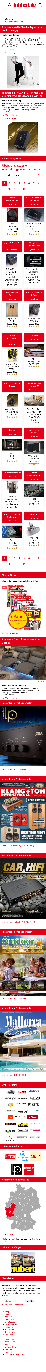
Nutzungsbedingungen (15, 1354)
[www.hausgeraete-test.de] (23, 1161)
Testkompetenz (11, 1316)
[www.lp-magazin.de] (16, 1174)
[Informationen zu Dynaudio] (23, 1098)
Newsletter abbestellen (12, 1304)
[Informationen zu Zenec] (34, 1137)
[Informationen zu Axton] (33, 1091)
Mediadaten (10, 1341)
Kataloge (9, 1327)
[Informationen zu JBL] (10, 1118)
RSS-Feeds (10, 1329)
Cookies (8, 1349)
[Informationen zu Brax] (10, 1098)
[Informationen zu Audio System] (22, 1092)
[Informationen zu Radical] (10, 1131)
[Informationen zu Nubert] (23, 1125)
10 (9, 189)
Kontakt (8, 1352)
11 (14, 189)
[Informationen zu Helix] (23, 1111)
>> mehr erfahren (10, 633)
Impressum (10, 1339)
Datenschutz (10, 1347)
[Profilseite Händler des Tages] (23, 1263)
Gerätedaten (10, 1322)
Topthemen (10, 1332)
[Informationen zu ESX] (10, 1105)
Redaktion (9, 1319)
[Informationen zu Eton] (21, 1104)
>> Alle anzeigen (9, 53)
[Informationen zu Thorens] (35, 1130)
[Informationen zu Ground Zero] (10, 1111)
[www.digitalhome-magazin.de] (10, 1161)
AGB (7, 1344)
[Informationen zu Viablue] (10, 1139)
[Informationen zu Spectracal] (23, 1130)
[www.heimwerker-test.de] (35, 1161)
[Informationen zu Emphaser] (35, 1099)
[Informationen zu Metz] (32, 1117)
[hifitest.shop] (29, 1174)
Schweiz (10, 1234)
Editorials (9, 1334)
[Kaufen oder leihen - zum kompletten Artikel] (22, 72)
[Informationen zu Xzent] (22, 1137)
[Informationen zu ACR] (11, 1092)
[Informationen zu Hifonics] (35, 1111)
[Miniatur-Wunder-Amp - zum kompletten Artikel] (22, 138)
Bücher (8, 1314)
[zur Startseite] (25, 5)
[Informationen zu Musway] (10, 1124)
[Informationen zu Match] (20, 1116)
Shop (7, 1311)
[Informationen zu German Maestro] (33, 1104)
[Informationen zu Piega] (35, 1124)
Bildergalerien (11, 1324)
